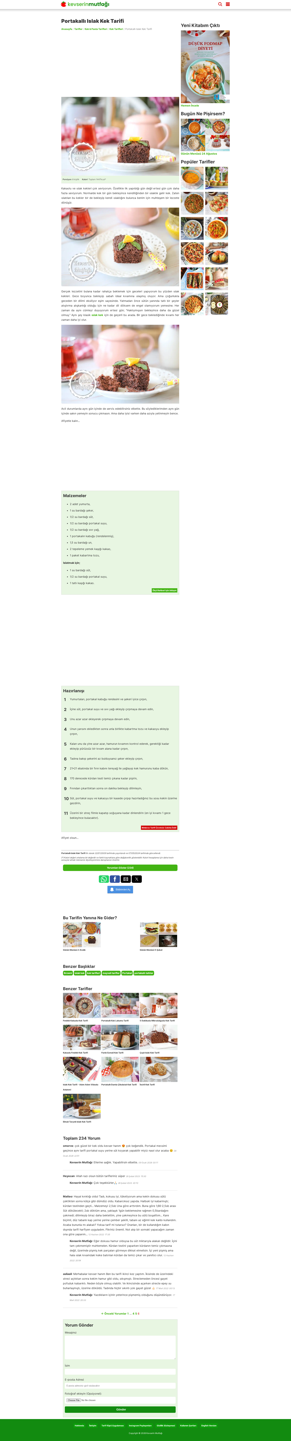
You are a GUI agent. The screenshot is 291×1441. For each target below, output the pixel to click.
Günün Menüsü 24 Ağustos (199, 153)
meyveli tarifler (111, 973)
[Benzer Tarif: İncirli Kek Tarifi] (158, 1069)
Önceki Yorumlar (113, 1313)
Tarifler (78, 29)
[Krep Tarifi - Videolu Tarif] (216, 203)
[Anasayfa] (86, 5)
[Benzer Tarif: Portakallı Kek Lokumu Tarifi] (120, 1005)
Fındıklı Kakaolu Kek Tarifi (75, 1020)
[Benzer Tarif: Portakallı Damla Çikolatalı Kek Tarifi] (120, 1069)
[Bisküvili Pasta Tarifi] (216, 278)
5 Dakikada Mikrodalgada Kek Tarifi (157, 1020)
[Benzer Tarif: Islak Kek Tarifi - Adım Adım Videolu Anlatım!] (82, 1069)
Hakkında (79, 1425)
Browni (68, 973)
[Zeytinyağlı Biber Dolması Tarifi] (216, 178)
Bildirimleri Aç (123, 889)
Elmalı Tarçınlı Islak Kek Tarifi (77, 1121)
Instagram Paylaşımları (140, 1425)
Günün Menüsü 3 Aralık (74, 950)
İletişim (92, 1425)
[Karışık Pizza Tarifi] (192, 253)
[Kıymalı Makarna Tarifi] (192, 304)
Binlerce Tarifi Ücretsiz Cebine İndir (159, 827)
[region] (120, 63)
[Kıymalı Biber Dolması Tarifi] (216, 253)
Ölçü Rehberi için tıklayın (164, 590)
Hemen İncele (190, 105)
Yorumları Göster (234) (120, 867)
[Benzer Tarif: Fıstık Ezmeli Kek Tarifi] (120, 1037)
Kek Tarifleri (116, 29)
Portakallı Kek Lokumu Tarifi (115, 1020)
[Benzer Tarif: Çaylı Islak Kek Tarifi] (158, 1037)
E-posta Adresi (74, 1379)
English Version (208, 1425)
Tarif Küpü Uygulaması (113, 1425)
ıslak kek (97, 315)
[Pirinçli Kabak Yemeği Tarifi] (216, 228)
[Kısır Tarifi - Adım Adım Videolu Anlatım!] (192, 203)
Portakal (127, 973)
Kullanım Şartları (188, 1425)
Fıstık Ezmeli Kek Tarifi (112, 1052)
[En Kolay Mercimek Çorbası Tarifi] (192, 178)
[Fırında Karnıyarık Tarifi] (192, 278)
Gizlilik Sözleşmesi (166, 1425)
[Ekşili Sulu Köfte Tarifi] (192, 228)
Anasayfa (66, 29)
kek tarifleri (93, 973)
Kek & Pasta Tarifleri (96, 29)
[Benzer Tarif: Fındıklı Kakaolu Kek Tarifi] (82, 1005)
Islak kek (80, 973)
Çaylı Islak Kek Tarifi (149, 1052)
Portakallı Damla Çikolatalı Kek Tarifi (119, 1084)
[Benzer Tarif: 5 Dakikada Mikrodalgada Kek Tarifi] (158, 1005)
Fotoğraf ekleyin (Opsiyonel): (83, 1393)
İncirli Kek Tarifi (147, 1084)
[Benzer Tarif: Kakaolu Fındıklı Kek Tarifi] (82, 1037)
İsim (67, 1365)
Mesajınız (71, 1332)
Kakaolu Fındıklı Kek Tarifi (75, 1052)
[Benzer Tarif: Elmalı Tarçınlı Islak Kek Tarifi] (82, 1106)
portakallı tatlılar (143, 973)
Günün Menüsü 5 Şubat (151, 950)
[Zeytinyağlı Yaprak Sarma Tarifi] (216, 304)
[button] (104, 879)
